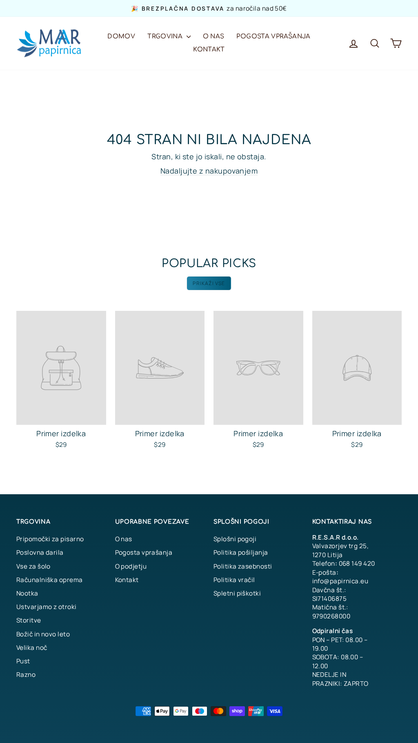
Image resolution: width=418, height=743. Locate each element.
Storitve (28, 620)
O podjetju (131, 566)
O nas (214, 36)
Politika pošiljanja (240, 552)
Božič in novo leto (43, 634)
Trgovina (165, 36)
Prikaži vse (209, 283)
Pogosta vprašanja (273, 36)
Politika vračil (234, 580)
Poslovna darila (40, 552)
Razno (26, 674)
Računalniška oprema (49, 580)
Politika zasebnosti (242, 566)
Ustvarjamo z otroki (46, 606)
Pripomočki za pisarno (50, 539)
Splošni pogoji (234, 539)
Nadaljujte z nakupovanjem (209, 171)
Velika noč (31, 647)
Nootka (27, 593)
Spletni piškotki (237, 593)
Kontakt (209, 49)
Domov (121, 36)
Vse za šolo (33, 566)
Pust (23, 661)
